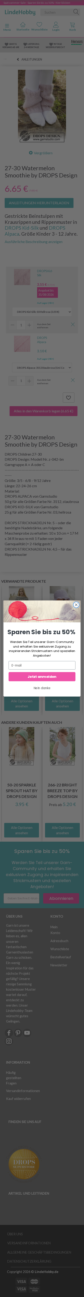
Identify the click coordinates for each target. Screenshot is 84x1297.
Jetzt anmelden (42, 676)
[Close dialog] (76, 605)
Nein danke (42, 688)
